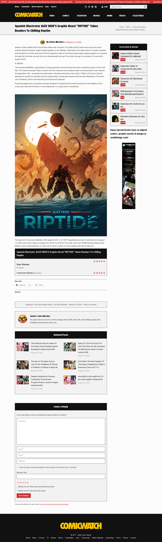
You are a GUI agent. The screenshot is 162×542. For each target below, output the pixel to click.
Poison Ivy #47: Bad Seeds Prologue (131, 80)
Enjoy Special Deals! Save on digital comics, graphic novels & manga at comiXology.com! (128, 134)
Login (106, 7)
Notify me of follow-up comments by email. (37, 487)
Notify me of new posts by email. (32, 491)
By (60, 305)
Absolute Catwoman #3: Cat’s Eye (132, 117)
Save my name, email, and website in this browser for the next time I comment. (48, 467)
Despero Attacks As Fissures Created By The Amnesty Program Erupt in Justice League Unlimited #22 (44, 380)
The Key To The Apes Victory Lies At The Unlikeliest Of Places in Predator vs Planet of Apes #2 (87, 2)
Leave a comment (89, 305)
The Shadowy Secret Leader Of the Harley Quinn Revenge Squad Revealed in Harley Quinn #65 (44, 346)
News (50, 305)
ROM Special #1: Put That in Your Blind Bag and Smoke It (132, 92)
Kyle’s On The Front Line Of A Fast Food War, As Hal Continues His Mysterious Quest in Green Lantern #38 (91, 347)
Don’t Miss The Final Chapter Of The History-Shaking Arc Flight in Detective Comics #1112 (91, 364)
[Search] (145, 7)
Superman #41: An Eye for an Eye (132, 105)
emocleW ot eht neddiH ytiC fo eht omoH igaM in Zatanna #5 (90, 377)
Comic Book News (40, 305)
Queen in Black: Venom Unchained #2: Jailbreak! (130, 54)
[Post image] (23, 346)
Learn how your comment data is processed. (54, 504)
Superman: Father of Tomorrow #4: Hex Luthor (131, 67)
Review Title (22, 472)
